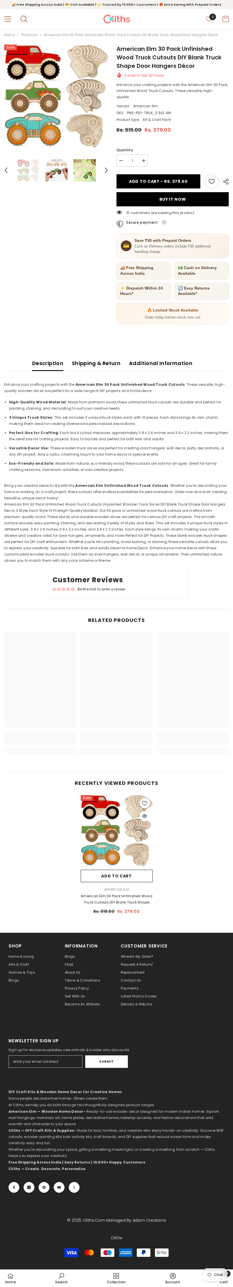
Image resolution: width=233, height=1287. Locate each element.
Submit (106, 1061)
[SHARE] (224, 181)
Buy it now (172, 199)
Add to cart (116, 876)
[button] (6, 170)
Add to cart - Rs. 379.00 (158, 181)
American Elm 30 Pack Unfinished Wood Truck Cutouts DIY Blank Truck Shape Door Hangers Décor (116, 899)
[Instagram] (29, 1187)
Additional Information (160, 363)
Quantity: (125, 150)
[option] (56, 96)
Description (47, 363)
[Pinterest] (44, 1187)
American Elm (145, 106)
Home (9, 34)
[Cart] (225, 19)
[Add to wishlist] (145, 803)
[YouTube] (59, 1187)
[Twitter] (74, 1187)
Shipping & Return (96, 363)
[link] (212, 181)
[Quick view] (145, 816)
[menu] (7, 19)
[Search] (23, 19)
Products (29, 34)
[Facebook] (14, 1187)
